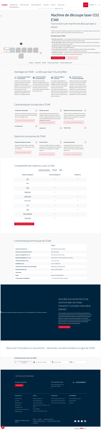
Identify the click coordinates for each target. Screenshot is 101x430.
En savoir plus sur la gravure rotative (23, 152)
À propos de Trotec (18, 398)
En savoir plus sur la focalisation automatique (25, 120)
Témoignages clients (19, 407)
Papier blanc (28, 192)
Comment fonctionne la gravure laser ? (58, 398)
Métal (60, 170)
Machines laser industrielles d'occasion (40, 411)
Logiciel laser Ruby (72, 400)
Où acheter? (91, 4)
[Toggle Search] (95, 5)
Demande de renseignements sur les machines (23, 362)
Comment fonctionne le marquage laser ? (58, 402)
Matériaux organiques (44, 170)
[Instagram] (75, 421)
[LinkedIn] (78, 421)
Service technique (57, 362)
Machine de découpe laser (37, 398)
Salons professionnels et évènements (22, 409)
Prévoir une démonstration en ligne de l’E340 (24, 223)
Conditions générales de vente (39, 421)
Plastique (54, 170)
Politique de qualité (18, 411)
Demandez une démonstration (58, 57)
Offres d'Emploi (17, 405)
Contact (85, 4)
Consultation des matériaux (41, 362)
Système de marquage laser (38, 402)
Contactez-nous (19, 385)
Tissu (27, 209)
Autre (73, 362)
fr (99, 4)
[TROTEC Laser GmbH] (5, 5)
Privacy (34, 419)
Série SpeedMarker (36, 408)
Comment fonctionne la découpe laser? (58, 400)
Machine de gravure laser (37, 400)
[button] (2, 427)
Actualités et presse (18, 402)
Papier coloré (27, 196)
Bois (28, 179)
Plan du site (35, 423)
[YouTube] (85, 421)
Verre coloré (28, 218)
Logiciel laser (71, 402)
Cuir (28, 205)
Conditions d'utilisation (48, 419)
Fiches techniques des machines (75, 398)
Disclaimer (40, 419)
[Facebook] (82, 421)
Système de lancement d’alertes (53, 421)
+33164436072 (81, 382)
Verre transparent (27, 213)
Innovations (17, 400)
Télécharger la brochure (72, 57)
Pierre (27, 187)
